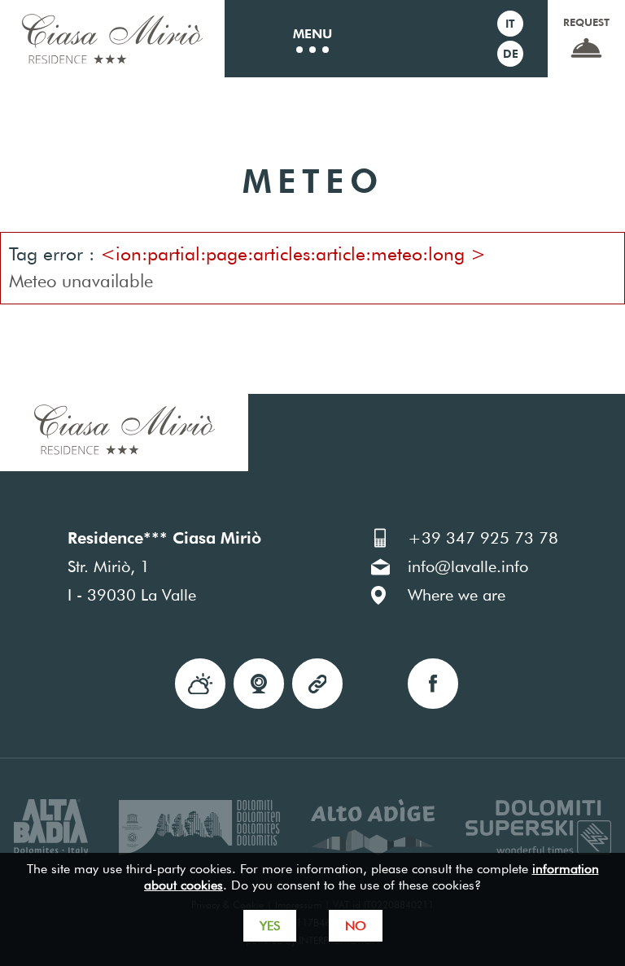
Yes (270, 925)
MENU (312, 34)
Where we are (456, 595)
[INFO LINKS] (317, 683)
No (355, 925)
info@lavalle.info (468, 566)
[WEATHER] (200, 683)
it (510, 23)
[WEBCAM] (259, 683)
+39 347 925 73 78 (483, 538)
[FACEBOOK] (433, 683)
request (586, 21)
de (510, 53)
